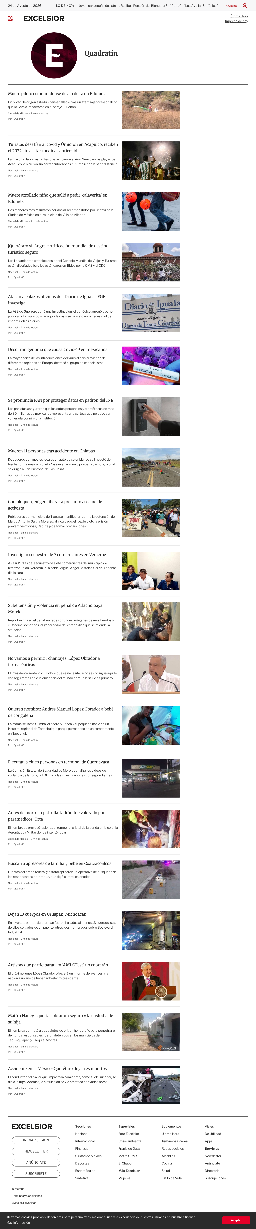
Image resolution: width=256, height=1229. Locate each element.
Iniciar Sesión (36, 1140)
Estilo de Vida (172, 1178)
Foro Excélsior (129, 1134)
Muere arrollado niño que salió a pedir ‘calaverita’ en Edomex (57, 198)
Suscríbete (36, 1174)
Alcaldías (168, 1156)
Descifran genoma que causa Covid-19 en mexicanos (57, 349)
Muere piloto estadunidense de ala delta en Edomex (57, 93)
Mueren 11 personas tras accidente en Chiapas (51, 451)
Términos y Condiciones (27, 1196)
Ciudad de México (18, 113)
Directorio (18, 1189)
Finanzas (81, 1149)
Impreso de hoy (236, 21)
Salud (166, 1171)
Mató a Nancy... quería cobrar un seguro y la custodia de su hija (60, 1019)
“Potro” (175, 6)
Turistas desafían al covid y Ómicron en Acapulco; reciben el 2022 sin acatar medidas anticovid (63, 147)
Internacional (85, 1141)
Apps (209, 1141)
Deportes (82, 1163)
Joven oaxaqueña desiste (97, 6)
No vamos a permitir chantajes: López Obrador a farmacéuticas (54, 661)
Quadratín (19, 118)
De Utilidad (213, 1134)
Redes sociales (173, 1149)
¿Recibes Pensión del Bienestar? (143, 6)
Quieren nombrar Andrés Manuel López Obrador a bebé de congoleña (61, 712)
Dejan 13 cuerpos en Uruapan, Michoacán (47, 914)
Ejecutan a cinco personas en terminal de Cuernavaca (58, 762)
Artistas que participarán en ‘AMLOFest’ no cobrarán (58, 965)
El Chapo (125, 1163)
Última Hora (239, 16)
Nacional (13, 170)
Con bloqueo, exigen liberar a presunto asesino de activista (55, 505)
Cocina (167, 1163)
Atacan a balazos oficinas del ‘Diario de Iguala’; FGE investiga (56, 300)
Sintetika (81, 1178)
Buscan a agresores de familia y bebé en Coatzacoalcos (59, 863)
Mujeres (124, 1178)
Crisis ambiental (130, 1141)
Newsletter (36, 1151)
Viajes (209, 1126)
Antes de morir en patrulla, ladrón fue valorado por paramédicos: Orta (56, 816)
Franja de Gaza (129, 1149)
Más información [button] (18, 1222)
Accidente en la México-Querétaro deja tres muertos (57, 1068)
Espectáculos (85, 1171)
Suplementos (171, 1126)
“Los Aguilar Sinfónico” (201, 6)
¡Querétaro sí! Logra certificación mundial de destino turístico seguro (58, 249)
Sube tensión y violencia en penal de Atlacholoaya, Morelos (55, 608)
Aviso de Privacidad (24, 1203)
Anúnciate (231, 5)
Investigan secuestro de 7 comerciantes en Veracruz (57, 554)
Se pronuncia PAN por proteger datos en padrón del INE (60, 400)
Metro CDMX (128, 1156)
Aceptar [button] (236, 1220)
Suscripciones (215, 1178)
